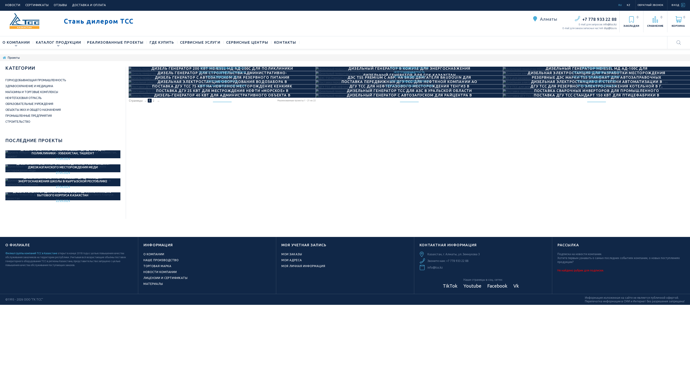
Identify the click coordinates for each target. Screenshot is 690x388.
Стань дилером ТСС (99, 21)
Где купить (162, 42)
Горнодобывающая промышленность (35, 80)
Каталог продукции (58, 42)
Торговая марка (157, 266)
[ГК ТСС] (31, 21)
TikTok (450, 285)
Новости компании (160, 272)
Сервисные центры (247, 42)
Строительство (17, 121)
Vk (515, 285)
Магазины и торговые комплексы (31, 92)
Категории (20, 68)
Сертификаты (37, 5)
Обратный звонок (651, 5)
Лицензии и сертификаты (165, 278)
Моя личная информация (303, 266)
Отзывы (60, 5)
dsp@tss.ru (610, 28)
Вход (675, 5)
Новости (12, 5)
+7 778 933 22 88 (599, 19)
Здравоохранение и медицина (29, 86)
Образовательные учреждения (29, 103)
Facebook (496, 285)
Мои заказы (291, 254)
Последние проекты (34, 140)
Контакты (285, 42)
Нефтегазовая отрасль (23, 98)
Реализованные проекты (115, 42)
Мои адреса (291, 260)
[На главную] (4, 57)
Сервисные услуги (200, 42)
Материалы (153, 283)
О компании (16, 42)
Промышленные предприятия (596, 85)
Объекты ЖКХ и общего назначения (222, 85)
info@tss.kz (610, 24)
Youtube (471, 285)
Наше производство (161, 260)
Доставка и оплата (89, 5)
